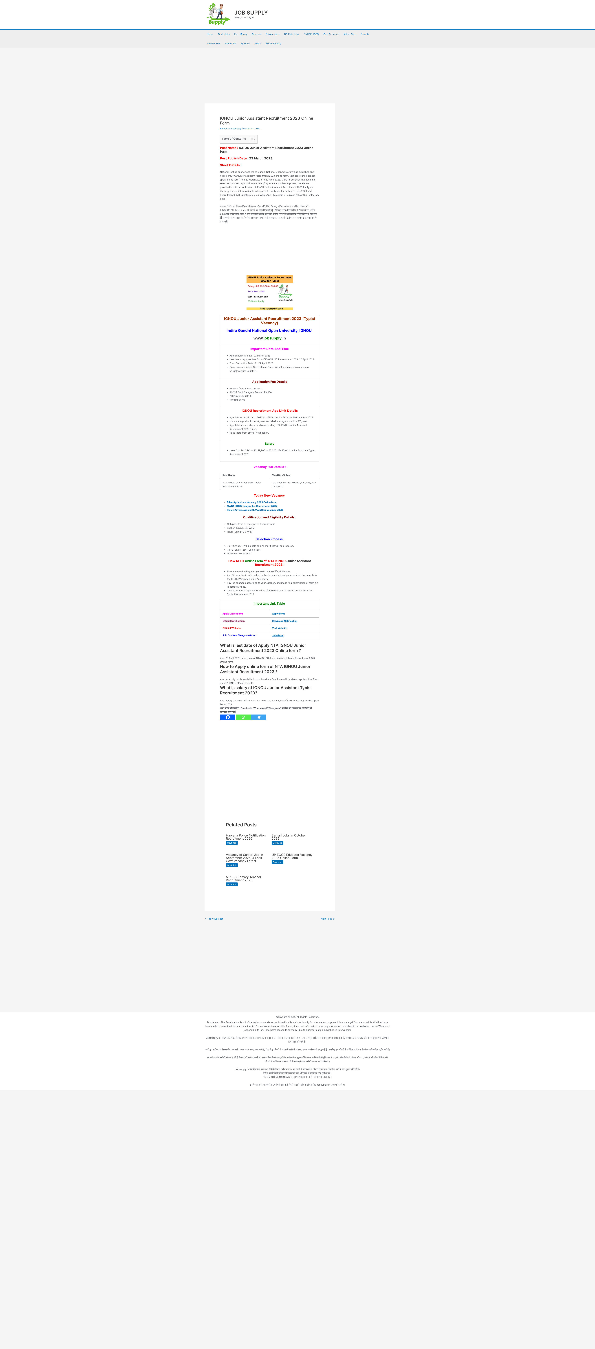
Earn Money (240, 34)
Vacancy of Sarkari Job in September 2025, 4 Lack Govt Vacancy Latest (244, 858)
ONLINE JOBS (311, 34)
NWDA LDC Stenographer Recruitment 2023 (252, 506)
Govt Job (231, 842)
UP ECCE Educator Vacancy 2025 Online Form (292, 856)
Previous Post (214, 918)
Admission (230, 43)
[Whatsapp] (243, 717)
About (258, 43)
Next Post (327, 918)
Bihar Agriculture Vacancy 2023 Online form (252, 502)
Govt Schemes (331, 34)
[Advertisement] (270, 80)
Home (210, 34)
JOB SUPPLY (251, 12)
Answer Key (213, 43)
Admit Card (350, 34)
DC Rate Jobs (291, 34)
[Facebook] (227, 717)
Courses (256, 34)
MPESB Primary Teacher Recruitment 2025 (243, 878)
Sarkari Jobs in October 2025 (289, 837)
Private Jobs (273, 34)
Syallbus (245, 43)
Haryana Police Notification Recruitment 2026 (246, 837)
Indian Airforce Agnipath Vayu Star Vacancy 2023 (255, 509)
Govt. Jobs (224, 34)
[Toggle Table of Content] (250, 139)
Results (365, 34)
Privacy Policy (273, 43)
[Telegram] (258, 717)
